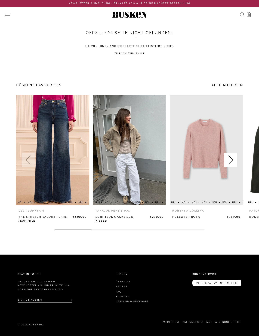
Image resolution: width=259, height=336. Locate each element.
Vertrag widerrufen (217, 283)
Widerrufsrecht (228, 322)
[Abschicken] (70, 300)
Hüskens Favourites (38, 85)
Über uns (123, 281)
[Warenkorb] (249, 15)
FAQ (118, 292)
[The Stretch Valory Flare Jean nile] (52, 150)
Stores (121, 286)
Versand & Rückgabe (132, 301)
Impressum (170, 322)
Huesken (35, 324)
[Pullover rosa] (206, 150)
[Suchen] (242, 15)
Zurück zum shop (130, 53)
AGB (209, 322)
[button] (28, 160)
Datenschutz (192, 322)
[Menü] (8, 14)
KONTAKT (123, 296)
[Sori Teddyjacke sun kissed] (129, 150)
